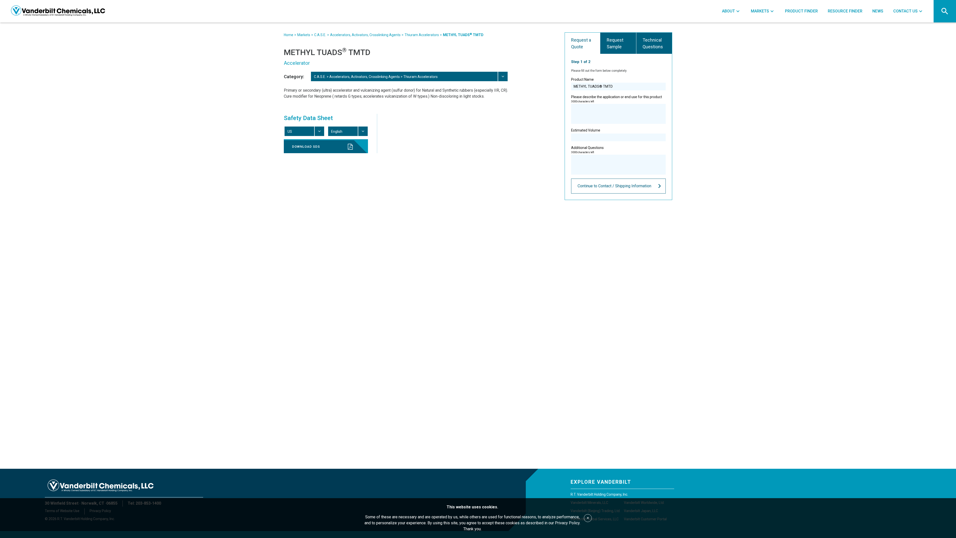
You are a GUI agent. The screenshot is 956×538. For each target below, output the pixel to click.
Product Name (582, 79)
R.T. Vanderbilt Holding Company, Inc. (599, 494)
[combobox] (409, 76)
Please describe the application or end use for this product (616, 99)
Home (288, 35)
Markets (303, 35)
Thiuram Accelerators (422, 35)
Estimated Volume (585, 130)
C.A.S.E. (320, 35)
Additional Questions (587, 150)
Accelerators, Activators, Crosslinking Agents (365, 35)
